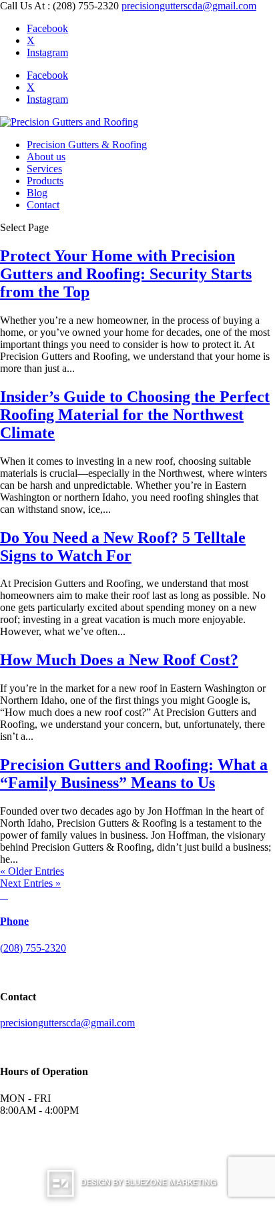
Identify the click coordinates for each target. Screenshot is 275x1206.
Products (45, 180)
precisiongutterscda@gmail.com (67, 1022)
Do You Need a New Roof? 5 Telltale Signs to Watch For (123, 546)
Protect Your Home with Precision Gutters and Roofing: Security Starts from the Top (126, 273)
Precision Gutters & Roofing (87, 144)
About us (46, 156)
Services (44, 168)
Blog (37, 192)
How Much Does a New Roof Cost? (119, 659)
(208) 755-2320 (33, 948)
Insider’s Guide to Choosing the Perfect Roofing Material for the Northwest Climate (135, 414)
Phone (14, 921)
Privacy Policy (160, 1147)
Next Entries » (30, 883)
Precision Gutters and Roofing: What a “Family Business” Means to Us (134, 773)
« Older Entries (32, 871)
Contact (43, 204)
